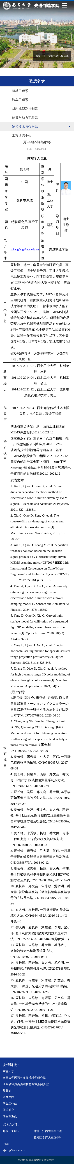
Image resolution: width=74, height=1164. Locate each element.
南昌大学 (8, 1071)
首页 (38, 56)
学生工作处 (10, 1103)
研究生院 (8, 1097)
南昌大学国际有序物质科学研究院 (24, 1077)
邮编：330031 (11, 1131)
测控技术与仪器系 (58, 56)
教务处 (7, 1090)
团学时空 (8, 1109)
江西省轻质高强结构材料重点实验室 (26, 1084)
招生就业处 (10, 1116)
